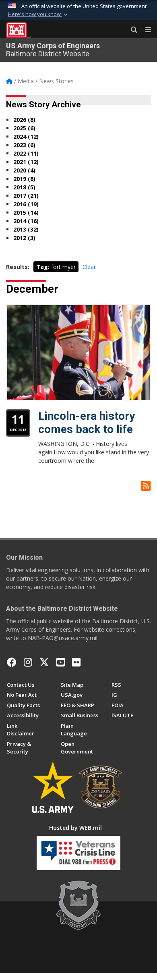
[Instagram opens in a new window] (28, 662)
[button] (38, 14)
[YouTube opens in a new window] (60, 662)
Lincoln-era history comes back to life (86, 422)
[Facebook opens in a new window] (12, 662)
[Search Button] (131, 30)
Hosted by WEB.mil (75, 827)
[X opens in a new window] (44, 662)
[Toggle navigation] (145, 30)
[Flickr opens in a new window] (76, 662)
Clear (89, 267)
